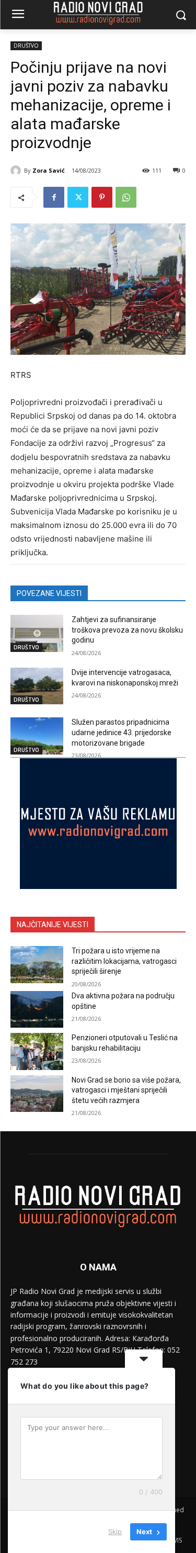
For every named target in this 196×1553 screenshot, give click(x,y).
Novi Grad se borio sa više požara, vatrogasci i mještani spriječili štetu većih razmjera (126, 1090)
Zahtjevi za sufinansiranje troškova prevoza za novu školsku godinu (127, 629)
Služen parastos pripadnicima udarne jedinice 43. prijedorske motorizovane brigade (121, 732)
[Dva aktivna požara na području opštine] (36, 1009)
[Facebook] (53, 197)
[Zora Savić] (17, 170)
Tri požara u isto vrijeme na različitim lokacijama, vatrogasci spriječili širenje (124, 961)
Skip (115, 1531)
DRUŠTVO (26, 45)
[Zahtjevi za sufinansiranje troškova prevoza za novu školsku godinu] (36, 633)
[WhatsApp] (126, 197)
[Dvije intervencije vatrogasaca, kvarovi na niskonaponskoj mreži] (36, 686)
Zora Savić (48, 170)
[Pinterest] (101, 197)
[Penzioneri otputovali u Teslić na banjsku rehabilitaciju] (36, 1051)
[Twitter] (77, 197)
